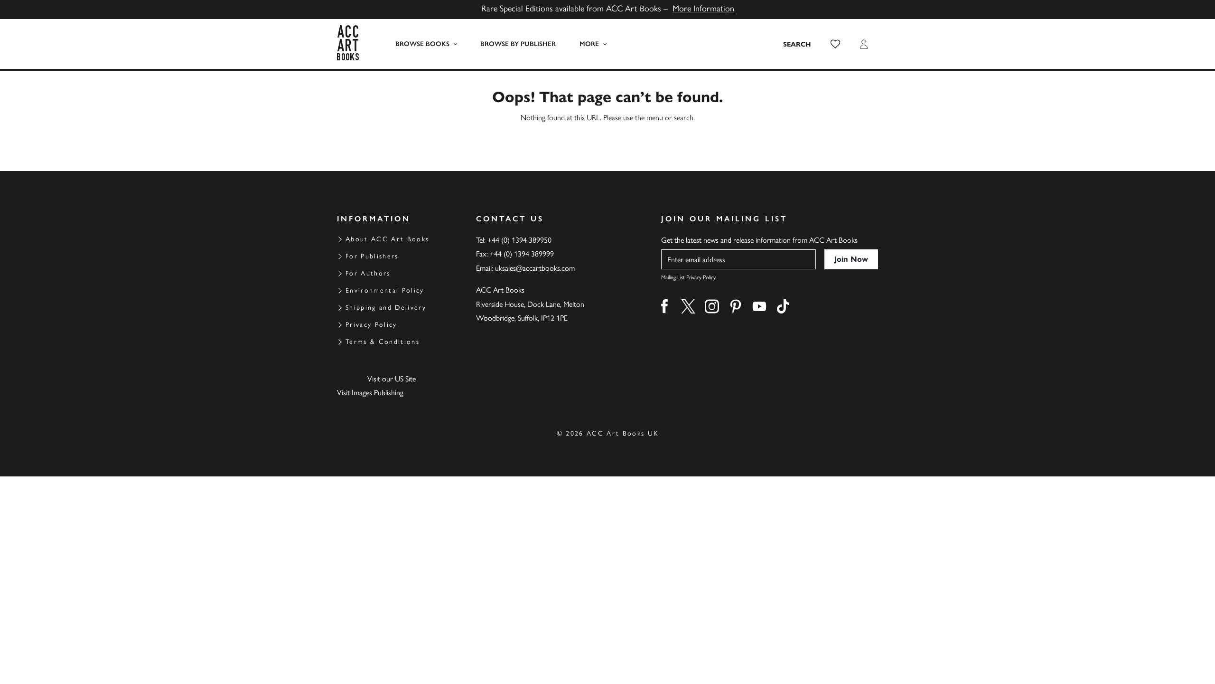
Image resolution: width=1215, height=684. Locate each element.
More (589, 44)
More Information (703, 8)
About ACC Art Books (387, 239)
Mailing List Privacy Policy (688, 277)
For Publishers (372, 256)
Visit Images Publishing (370, 392)
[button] (835, 44)
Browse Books (422, 44)
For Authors (368, 273)
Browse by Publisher (518, 44)
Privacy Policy (371, 325)
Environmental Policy (385, 290)
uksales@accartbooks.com (535, 268)
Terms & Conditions (383, 342)
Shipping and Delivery (386, 308)
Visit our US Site (391, 378)
